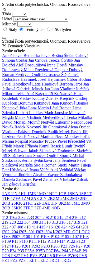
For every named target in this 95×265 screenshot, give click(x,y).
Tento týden (35, 29)
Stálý (13, 29)
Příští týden (61, 29)
